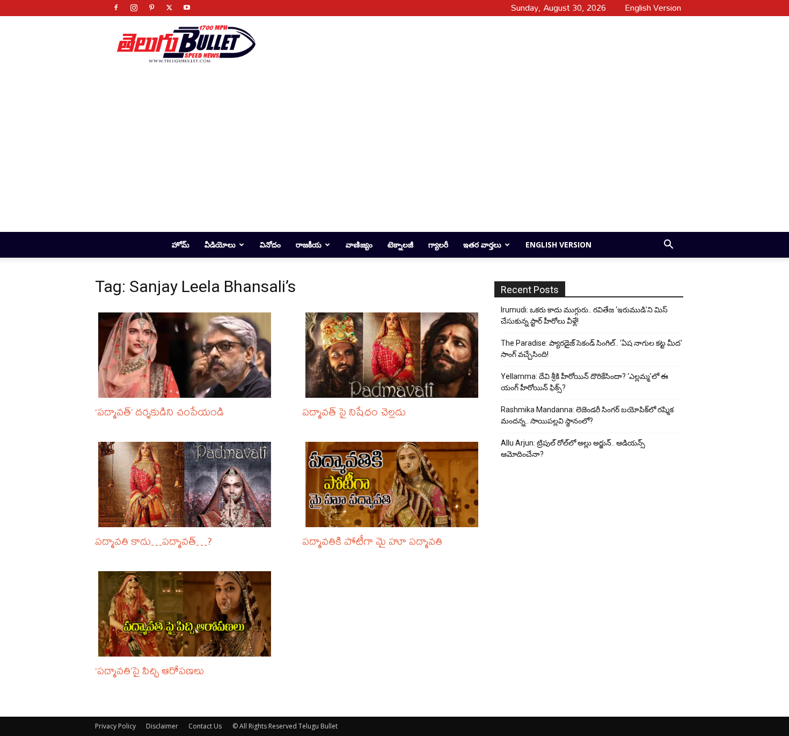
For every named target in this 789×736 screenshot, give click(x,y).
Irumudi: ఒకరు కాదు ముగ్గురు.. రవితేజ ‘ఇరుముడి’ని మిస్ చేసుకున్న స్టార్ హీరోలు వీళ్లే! (584, 315)
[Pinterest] (151, 7)
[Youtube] (187, 7)
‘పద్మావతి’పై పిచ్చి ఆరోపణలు (149, 670)
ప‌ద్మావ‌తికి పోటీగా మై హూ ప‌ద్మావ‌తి (372, 540)
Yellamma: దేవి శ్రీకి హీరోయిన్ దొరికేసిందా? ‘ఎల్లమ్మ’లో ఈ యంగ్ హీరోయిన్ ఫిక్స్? (584, 382)
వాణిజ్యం (359, 244)
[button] (668, 246)
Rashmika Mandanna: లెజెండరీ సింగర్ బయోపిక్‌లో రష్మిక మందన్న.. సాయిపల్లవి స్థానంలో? (587, 415)
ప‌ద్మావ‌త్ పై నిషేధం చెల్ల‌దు (354, 411)
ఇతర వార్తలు (482, 244)
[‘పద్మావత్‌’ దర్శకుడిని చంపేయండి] (187, 355)
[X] (169, 7)
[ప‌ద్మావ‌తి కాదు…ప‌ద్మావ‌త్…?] (187, 484)
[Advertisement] (465, 43)
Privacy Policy (115, 726)
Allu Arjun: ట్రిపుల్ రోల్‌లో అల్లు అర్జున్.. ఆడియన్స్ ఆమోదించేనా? (573, 448)
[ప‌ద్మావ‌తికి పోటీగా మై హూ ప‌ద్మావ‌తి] (394, 484)
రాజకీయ (309, 244)
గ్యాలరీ (438, 244)
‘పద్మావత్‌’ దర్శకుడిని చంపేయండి (159, 411)
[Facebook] (116, 7)
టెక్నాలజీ (400, 244)
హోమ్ (180, 244)
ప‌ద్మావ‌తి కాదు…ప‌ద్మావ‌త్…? (153, 540)
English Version (558, 244)
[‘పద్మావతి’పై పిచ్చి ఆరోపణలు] (187, 614)
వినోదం (270, 244)
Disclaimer (162, 726)
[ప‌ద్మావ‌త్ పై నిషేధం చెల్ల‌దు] (394, 355)
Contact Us (205, 726)
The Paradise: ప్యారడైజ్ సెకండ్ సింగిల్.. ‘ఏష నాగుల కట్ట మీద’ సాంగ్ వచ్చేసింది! (591, 349)
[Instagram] (134, 7)
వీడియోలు (220, 244)
